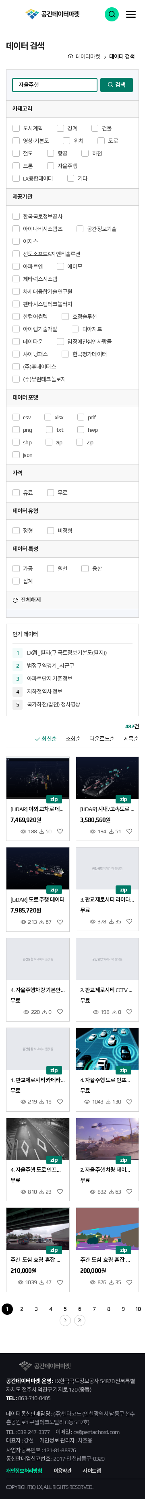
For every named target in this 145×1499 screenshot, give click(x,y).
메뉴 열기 (131, 14)
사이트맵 (92, 1471)
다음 (70, 1319)
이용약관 (63, 1471)
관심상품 (60, 831)
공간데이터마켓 (52, 14)
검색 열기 (112, 14)
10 (138, 1309)
